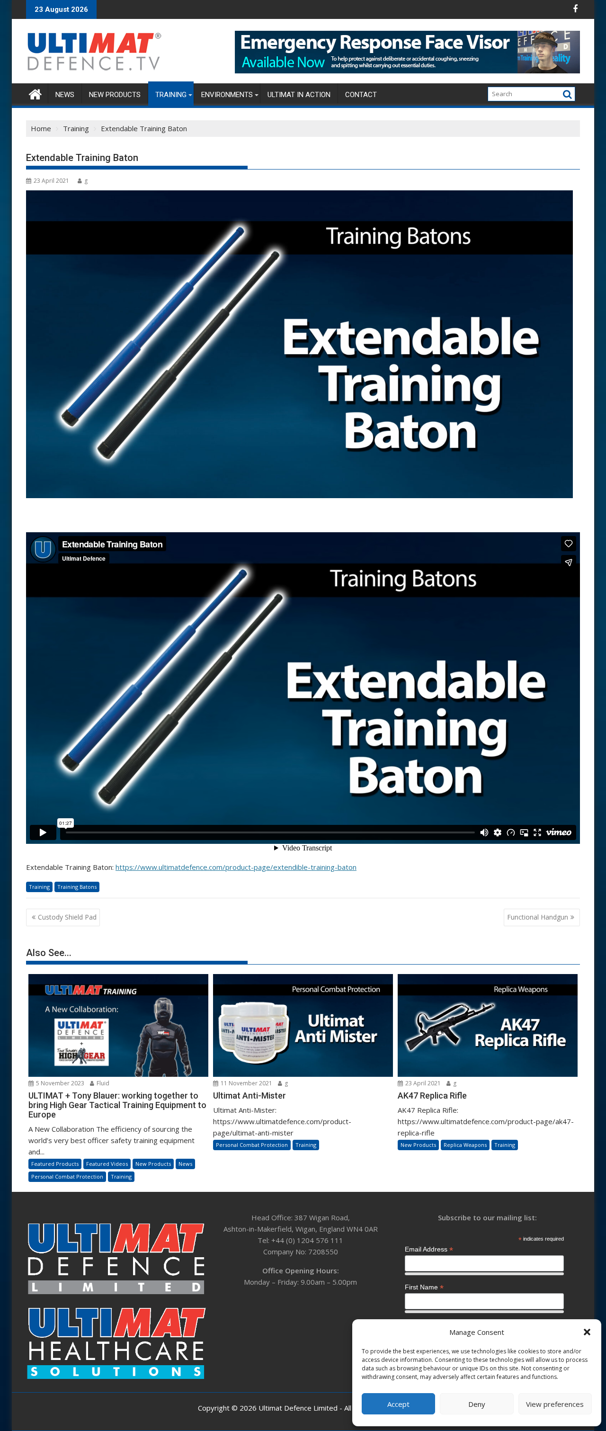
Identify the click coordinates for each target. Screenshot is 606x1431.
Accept (398, 1404)
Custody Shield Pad (67, 916)
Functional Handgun (537, 916)
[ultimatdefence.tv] (35, 93)
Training (171, 94)
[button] (587, 1332)
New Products (115, 94)
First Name (424, 1287)
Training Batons (77, 886)
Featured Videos (107, 1163)
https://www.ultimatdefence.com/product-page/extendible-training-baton (236, 867)
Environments (227, 94)
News (64, 94)
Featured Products (55, 1163)
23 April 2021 (422, 1083)
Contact (361, 94)
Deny (476, 1404)
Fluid (102, 1083)
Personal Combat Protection (67, 1176)
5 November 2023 (59, 1083)
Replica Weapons (465, 1144)
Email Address (429, 1249)
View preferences (555, 1404)
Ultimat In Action (298, 94)
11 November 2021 (245, 1083)
